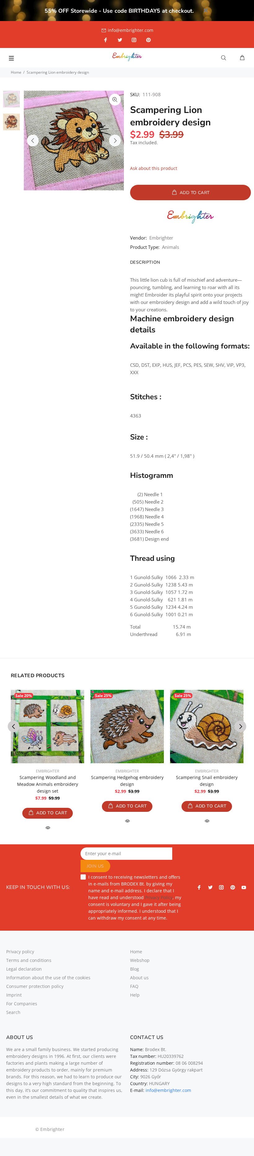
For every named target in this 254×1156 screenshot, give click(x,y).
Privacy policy (20, 952)
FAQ (134, 986)
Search (13, 1012)
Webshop (140, 960)
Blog (134, 969)
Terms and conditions (28, 960)
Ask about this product (153, 168)
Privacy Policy (159, 897)
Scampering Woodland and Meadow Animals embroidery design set (47, 784)
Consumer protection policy (35, 986)
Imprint (14, 995)
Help (135, 995)
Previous (33, 140)
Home (16, 72)
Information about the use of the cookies (48, 978)
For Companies (21, 1004)
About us (139, 978)
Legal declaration (24, 969)
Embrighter (161, 238)
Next (115, 140)
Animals (170, 247)
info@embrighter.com (130, 30)
